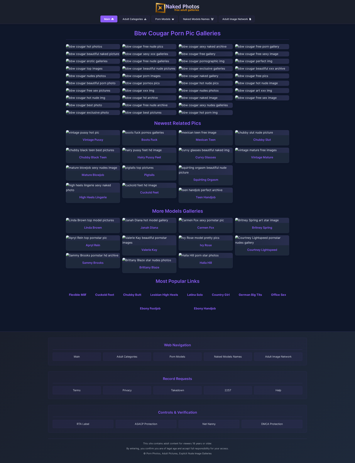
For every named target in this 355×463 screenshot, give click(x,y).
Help (278, 390)
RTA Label (83, 423)
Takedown (177, 390)
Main (107, 18)
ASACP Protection (146, 423)
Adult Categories (133, 18)
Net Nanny (209, 423)
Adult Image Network (235, 18)
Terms (77, 390)
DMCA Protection (272, 423)
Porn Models (163, 18)
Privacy (127, 390)
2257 (228, 390)
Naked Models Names (196, 18)
